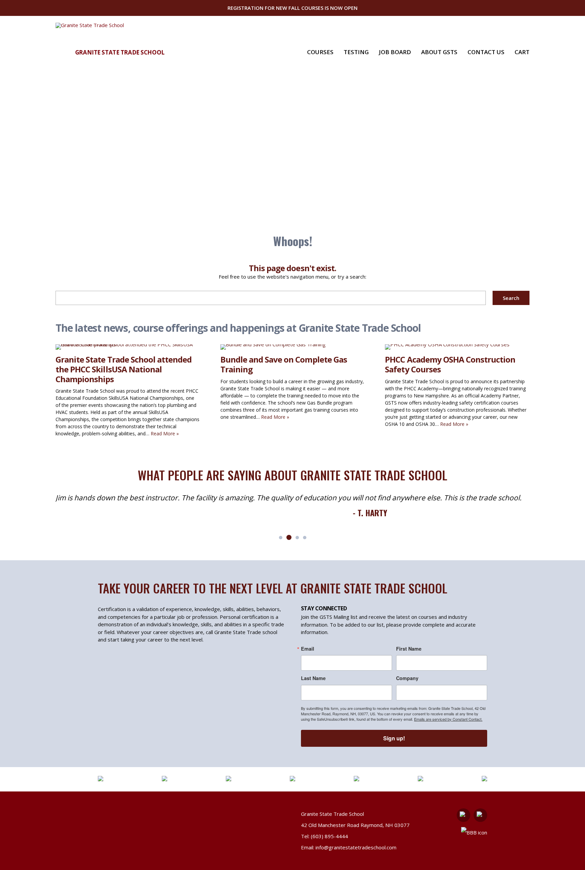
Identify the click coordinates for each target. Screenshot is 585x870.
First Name (408, 648)
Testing (356, 52)
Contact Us (486, 52)
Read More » (165, 433)
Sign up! (394, 738)
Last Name (313, 678)
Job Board (395, 52)
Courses (320, 52)
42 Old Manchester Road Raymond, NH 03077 (355, 825)
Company (407, 678)
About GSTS (439, 52)
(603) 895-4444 (329, 836)
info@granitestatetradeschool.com (356, 847)
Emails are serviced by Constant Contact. (448, 719)
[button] (280, 537)
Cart (522, 52)
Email (307, 648)
